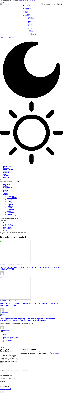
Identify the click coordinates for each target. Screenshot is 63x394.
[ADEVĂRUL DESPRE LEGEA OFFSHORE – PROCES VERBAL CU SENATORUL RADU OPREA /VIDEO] (15, 299)
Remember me (6, 386)
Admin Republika (4, 330)
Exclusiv (11, 264)
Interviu (20, 264)
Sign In (16, 218)
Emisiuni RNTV (4, 264)
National (2, 315)
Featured (15, 264)
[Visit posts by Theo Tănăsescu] (2, 274)
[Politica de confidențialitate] (53, 353)
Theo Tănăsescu (4, 276)
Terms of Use (31, 0)
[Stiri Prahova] (8, 38)
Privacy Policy (22, 0)
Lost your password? (5, 389)
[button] (2, 2)
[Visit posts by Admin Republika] (2, 329)
